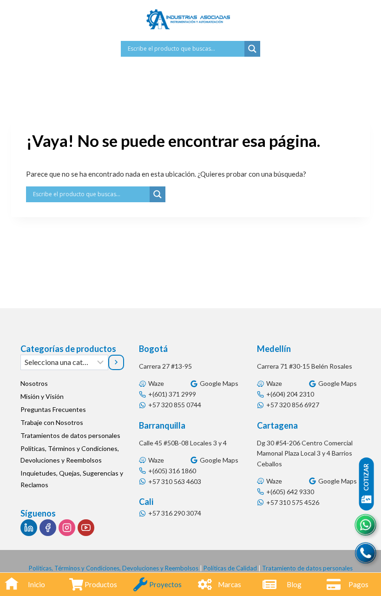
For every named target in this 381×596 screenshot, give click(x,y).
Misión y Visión (42, 396)
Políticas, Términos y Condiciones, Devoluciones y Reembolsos (69, 454)
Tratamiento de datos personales (307, 568)
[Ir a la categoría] (116, 362)
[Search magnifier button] (252, 49)
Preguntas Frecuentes (53, 409)
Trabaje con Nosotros (51, 422)
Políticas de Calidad (230, 568)
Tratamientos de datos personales (70, 435)
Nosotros (34, 383)
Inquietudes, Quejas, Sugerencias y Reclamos (71, 479)
